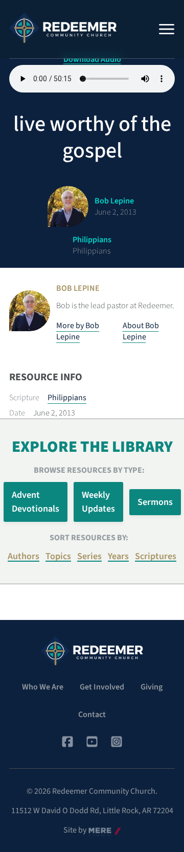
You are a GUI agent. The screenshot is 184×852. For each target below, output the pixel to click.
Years (118, 556)
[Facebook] (67, 741)
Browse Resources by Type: (89, 470)
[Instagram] (116, 741)
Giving (152, 687)
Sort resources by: (89, 537)
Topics (58, 556)
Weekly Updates (98, 502)
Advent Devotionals (35, 502)
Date (17, 413)
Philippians (67, 397)
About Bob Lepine (141, 331)
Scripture (24, 397)
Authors (23, 556)
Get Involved (102, 687)
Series (89, 556)
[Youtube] (92, 741)
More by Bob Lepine (77, 331)
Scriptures (155, 556)
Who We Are (42, 687)
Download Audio (92, 59)
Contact (92, 714)
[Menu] (166, 29)
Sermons (155, 502)
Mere (97, 830)
